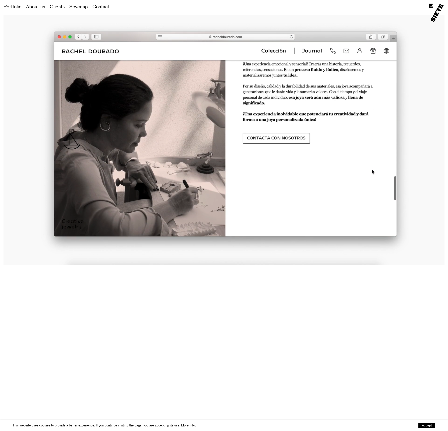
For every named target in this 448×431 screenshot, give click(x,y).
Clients (57, 7)
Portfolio (13, 7)
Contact (100, 7)
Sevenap (78, 7)
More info (188, 425)
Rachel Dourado (21, 12)
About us (35, 7)
